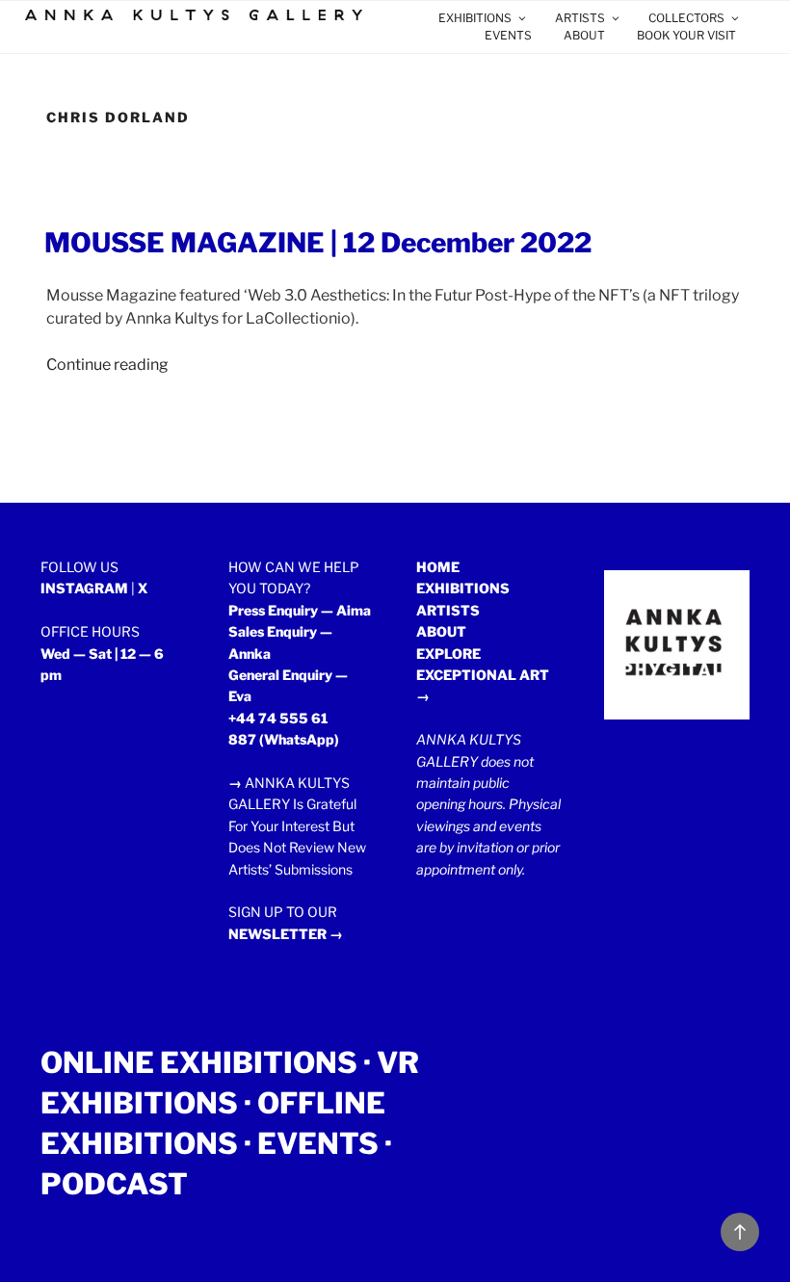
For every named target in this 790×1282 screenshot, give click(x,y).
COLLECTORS (686, 18)
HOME (438, 567)
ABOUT (584, 35)
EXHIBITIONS (475, 18)
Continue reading (107, 364)
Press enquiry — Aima (299, 610)
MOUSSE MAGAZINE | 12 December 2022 (318, 242)
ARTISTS (580, 18)
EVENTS (508, 35)
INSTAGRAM (84, 588)
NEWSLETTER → (285, 934)
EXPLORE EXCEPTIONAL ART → (482, 675)
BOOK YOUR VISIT (686, 35)
